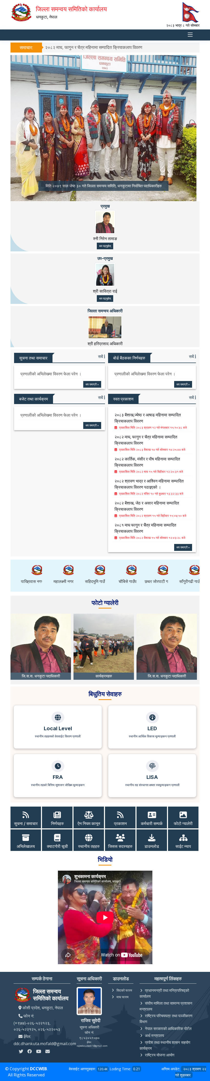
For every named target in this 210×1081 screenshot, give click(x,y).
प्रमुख (105, 206)
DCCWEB (38, 1069)
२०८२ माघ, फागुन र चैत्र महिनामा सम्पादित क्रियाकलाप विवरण (93, 47)
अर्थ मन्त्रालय (154, 1035)
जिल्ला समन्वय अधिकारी (105, 310)
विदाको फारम (124, 990)
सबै (101, 356)
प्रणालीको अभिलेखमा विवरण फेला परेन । (50, 373)
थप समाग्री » (92, 384)
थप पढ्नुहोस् (105, 246)
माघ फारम (123, 997)
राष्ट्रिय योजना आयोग (159, 1054)
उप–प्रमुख (105, 258)
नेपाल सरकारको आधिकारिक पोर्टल (168, 1028)
